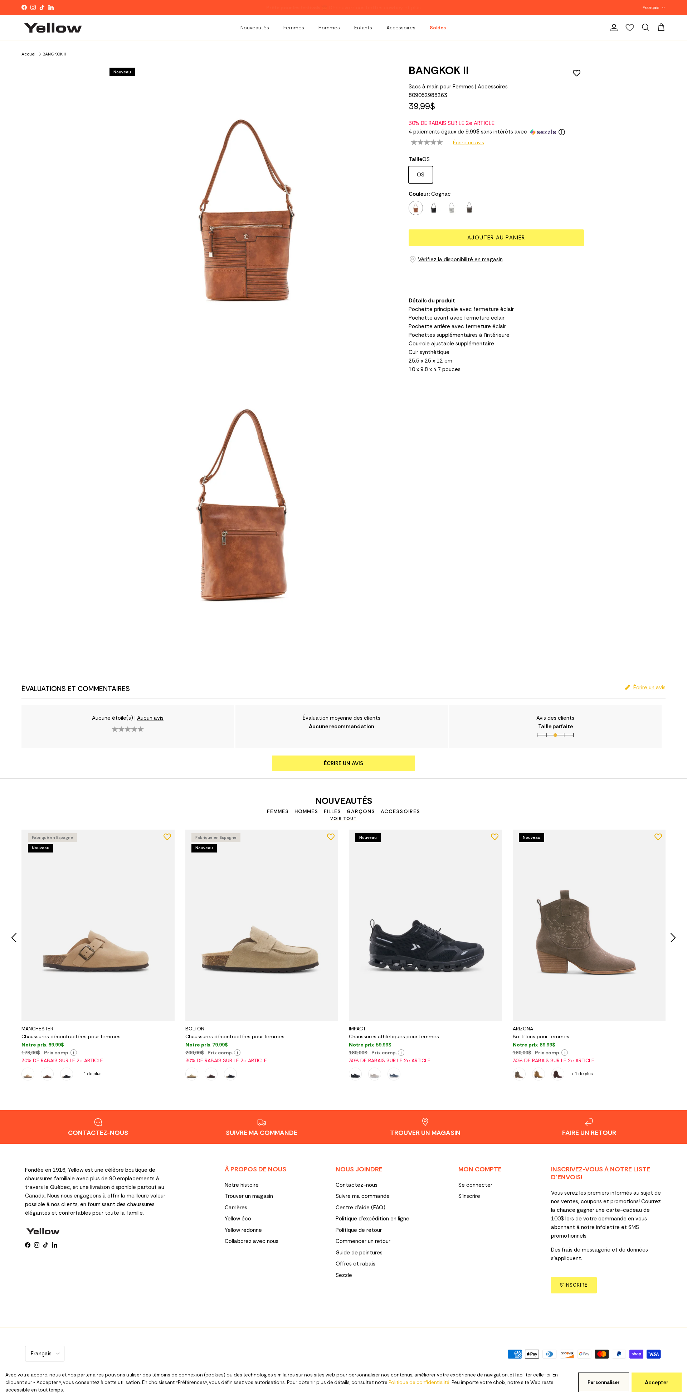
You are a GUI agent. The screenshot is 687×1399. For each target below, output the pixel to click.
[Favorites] (629, 27)
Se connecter (475, 1185)
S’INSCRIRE (574, 1285)
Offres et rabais (355, 1263)
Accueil (28, 54)
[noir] (434, 208)
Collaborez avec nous (251, 1241)
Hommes (329, 27)
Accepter (656, 1382)
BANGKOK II (54, 54)
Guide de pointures (359, 1252)
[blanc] (451, 208)
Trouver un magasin (249, 1196)
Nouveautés (254, 27)
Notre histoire (242, 1185)
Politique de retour (359, 1230)
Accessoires (400, 27)
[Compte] (612, 27)
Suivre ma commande (363, 1196)
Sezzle (344, 1275)
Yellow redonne (243, 1230)
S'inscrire (469, 1196)
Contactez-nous (356, 1185)
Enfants (363, 27)
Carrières (236, 1207)
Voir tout (343, 818)
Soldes (438, 27)
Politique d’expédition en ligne (372, 1218)
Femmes (293, 27)
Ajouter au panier (496, 237)
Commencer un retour (363, 1241)
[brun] (469, 208)
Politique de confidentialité (419, 1382)
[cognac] (416, 208)
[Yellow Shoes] (52, 27)
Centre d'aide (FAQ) (360, 1207)
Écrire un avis (468, 142)
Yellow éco (238, 1218)
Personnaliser (604, 1382)
